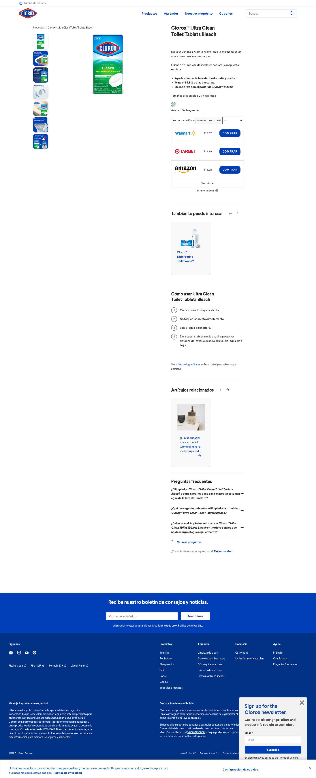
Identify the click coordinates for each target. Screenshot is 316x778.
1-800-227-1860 (196, 732)
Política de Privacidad (68, 772)
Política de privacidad (190, 625)
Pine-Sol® (36, 665)
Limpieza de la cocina (210, 670)
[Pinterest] (34, 652)
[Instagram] (19, 652)
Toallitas (164, 652)
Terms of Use (286, 757)
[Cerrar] (310, 768)
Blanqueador (167, 664)
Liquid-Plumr (78, 665)
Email (249, 732)
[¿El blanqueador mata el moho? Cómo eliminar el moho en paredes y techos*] (200, 455)
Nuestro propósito (199, 13)
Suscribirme (195, 616)
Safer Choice (186, 753)
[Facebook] (11, 652)
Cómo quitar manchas (210, 664)
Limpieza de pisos (208, 652)
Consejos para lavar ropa (211, 658)
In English (278, 652)
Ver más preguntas (189, 542)
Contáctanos (280, 658)
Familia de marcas (35, 3)
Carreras (240, 652)
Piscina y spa (16, 665)
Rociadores (166, 658)
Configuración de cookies (240, 769)
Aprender (171, 13)
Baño (162, 670)
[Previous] (228, 211)
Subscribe (273, 749)
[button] (40, 42)
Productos (149, 13)
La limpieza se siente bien (249, 658)
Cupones (226, 13)
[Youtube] (27, 652)
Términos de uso (167, 625)
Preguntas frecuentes (285, 664)
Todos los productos (171, 687)
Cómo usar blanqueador (211, 676)
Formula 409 (56, 665)
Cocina (164, 681)
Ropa (163, 676)
